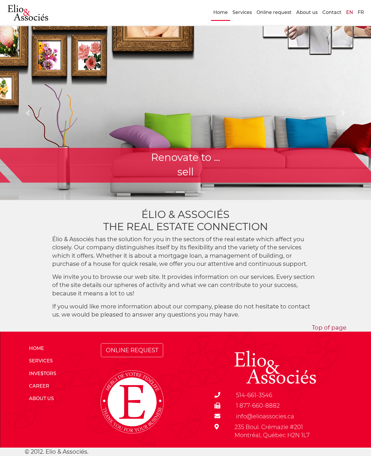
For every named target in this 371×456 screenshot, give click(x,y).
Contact (331, 12)
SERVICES (41, 361)
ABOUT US (41, 398)
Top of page (329, 327)
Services (242, 12)
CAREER (39, 386)
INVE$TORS (42, 373)
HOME (36, 348)
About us (307, 12)
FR (361, 12)
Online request (274, 12)
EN (349, 12)
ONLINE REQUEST (132, 350)
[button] (28, 113)
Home (220, 12)
